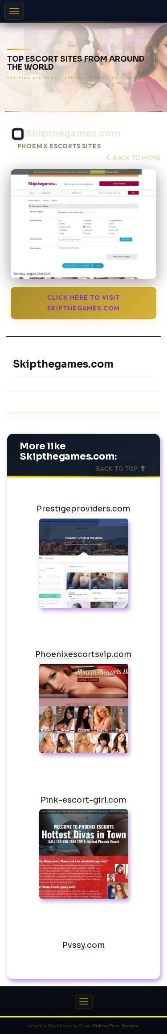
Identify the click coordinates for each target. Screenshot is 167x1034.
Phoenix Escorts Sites (59, 146)
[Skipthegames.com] (83, 224)
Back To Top (117, 469)
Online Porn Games (115, 1025)
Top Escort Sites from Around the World (76, 63)
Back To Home (136, 158)
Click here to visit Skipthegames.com (83, 302)
